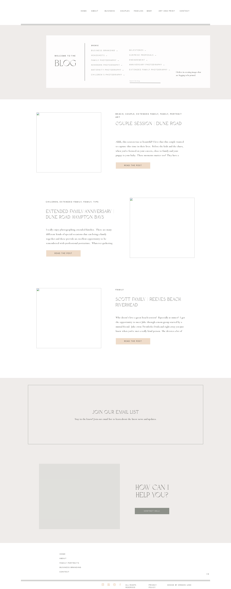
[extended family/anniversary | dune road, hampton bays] (162, 228)
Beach (120, 114)
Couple (130, 114)
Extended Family (147, 114)
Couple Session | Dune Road (149, 123)
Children (52, 202)
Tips (96, 202)
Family (164, 114)
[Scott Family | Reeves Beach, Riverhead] (68, 318)
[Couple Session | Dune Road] (68, 142)
